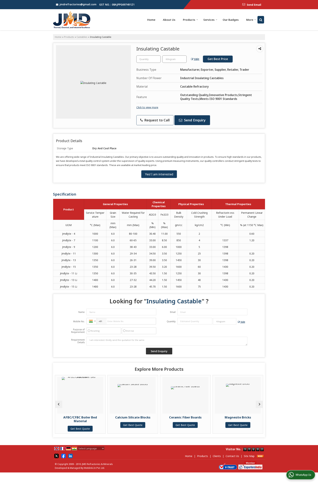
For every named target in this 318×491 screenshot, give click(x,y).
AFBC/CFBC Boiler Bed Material (74, 419)
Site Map (249, 456)
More (249, 19)
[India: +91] (91, 321)
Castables (82, 37)
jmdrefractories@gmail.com (78, 4)
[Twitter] (56, 455)
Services (209, 19)
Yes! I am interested (159, 174)
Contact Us (232, 456)
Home (151, 19)
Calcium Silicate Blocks (126, 417)
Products (189, 19)
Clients (217, 456)
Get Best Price (218, 59)
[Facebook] (63, 455)
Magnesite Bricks (231, 417)
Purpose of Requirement (78, 330)
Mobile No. (79, 321)
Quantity (171, 321)
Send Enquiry (194, 120)
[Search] (260, 20)
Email (173, 312)
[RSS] (260, 456)
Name (81, 312)
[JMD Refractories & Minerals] (71, 19)
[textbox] (174, 59)
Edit (196, 59)
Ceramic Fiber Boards (179, 417)
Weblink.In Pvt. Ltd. (94, 468)
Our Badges (231, 19)
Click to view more (147, 107)
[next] (259, 404)
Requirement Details (78, 341)
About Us (169, 19)
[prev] (58, 404)
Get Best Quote (73, 428)
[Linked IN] (70, 455)
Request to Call (156, 120)
